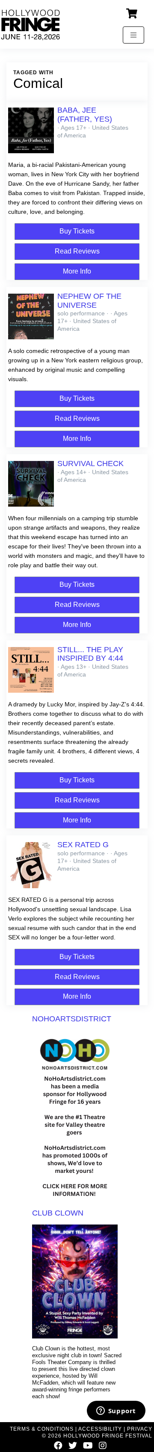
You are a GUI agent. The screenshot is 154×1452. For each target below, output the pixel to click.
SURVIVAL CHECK (90, 463)
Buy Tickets (77, 231)
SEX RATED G (83, 844)
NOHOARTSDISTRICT (71, 1019)
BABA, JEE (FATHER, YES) (84, 114)
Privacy (139, 1429)
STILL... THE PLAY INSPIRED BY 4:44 (90, 654)
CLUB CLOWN (57, 1213)
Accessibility (100, 1429)
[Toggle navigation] (133, 35)
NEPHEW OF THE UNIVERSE (89, 300)
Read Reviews (77, 251)
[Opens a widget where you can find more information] (115, 1411)
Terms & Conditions (42, 1429)
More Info (77, 271)
